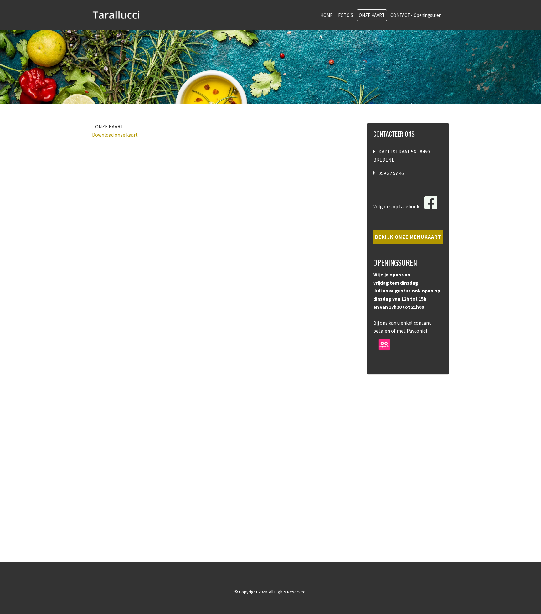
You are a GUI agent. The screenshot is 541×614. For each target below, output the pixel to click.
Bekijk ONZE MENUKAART (408, 237)
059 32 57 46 (391, 173)
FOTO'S (345, 15)
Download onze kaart (115, 135)
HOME (326, 15)
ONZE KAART (372, 15)
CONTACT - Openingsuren (415, 15)
